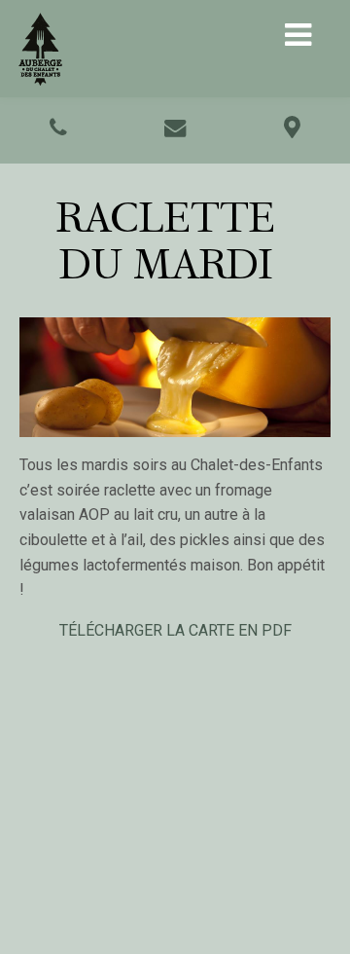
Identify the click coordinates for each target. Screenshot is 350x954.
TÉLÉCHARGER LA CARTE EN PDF (175, 630)
